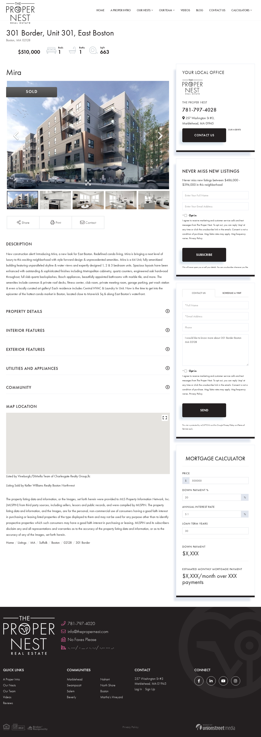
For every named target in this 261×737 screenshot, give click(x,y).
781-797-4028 (199, 109)
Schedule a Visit (231, 293)
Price (186, 473)
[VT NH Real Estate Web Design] (215, 727)
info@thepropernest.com (88, 631)
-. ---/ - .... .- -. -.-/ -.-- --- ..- (91, 647)
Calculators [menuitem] (240, 10)
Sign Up (150, 689)
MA (32, 542)
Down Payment (194, 546)
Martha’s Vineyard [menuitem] (111, 697)
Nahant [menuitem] (105, 679)
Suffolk (43, 542)
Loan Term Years (195, 523)
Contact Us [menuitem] (217, 10)
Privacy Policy (195, 238)
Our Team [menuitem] (165, 10)
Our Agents (234, 129)
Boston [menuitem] (104, 691)
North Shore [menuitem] (107, 685)
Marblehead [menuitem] (74, 679)
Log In (138, 689)
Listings (22, 542)
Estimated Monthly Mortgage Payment (212, 569)
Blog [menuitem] (199, 10)
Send (204, 410)
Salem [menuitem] (70, 691)
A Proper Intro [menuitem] (121, 10)
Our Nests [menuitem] (143, 10)
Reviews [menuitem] (8, 703)
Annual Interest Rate (198, 507)
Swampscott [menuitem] (74, 685)
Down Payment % (195, 490)
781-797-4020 (81, 623)
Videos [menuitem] (185, 10)
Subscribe (204, 255)
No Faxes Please (82, 639)
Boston (55, 542)
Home (10, 542)
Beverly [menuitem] (71, 697)
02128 (68, 542)
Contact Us (204, 135)
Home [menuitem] (100, 10)
